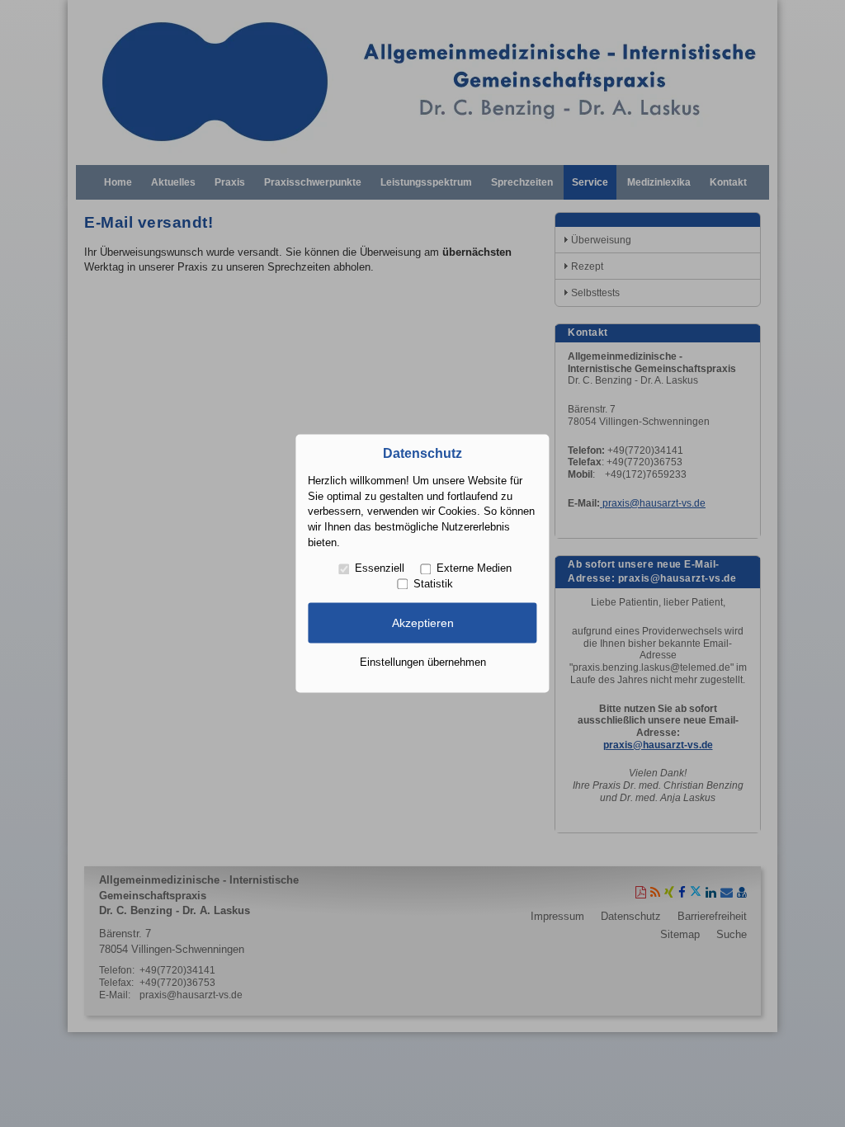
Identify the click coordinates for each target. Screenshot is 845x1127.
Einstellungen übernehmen (423, 662)
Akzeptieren (423, 623)
